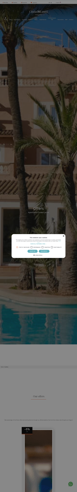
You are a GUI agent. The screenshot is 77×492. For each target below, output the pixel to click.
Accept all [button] (32, 251)
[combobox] (63, 236)
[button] (38, 244)
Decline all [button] (44, 251)
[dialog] (38, 246)
